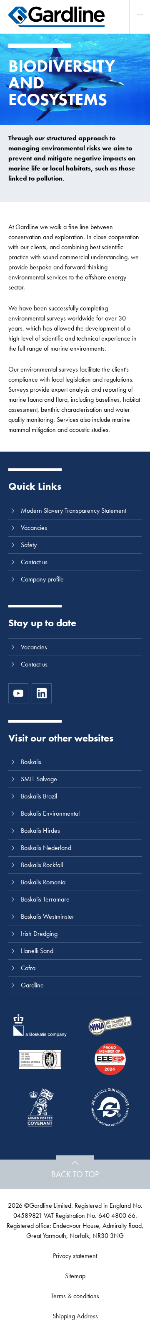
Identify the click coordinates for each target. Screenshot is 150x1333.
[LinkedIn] (42, 693)
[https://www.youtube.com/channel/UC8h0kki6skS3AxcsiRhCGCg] (18, 693)
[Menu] (140, 17)
